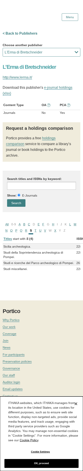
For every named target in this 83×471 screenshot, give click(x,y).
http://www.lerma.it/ (17, 77)
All (7, 224)
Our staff (9, 375)
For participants (14, 354)
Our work (9, 327)
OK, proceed (41, 463)
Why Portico (11, 320)
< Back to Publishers (20, 33)
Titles (8, 238)
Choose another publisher (22, 45)
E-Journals (29, 195)
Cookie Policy (29, 440)
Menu (70, 17)
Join (5, 340)
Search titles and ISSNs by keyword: (34, 179)
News (6, 347)
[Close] (76, 404)
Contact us (10, 396)
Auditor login (11, 382)
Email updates (13, 389)
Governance (11, 368)
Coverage (9, 333)
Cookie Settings (40, 451)
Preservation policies (17, 361)
